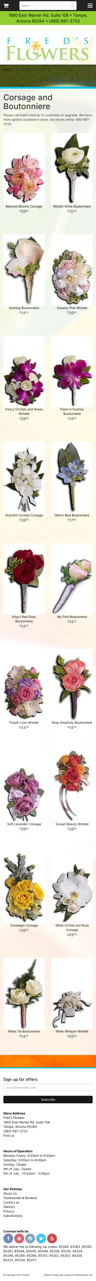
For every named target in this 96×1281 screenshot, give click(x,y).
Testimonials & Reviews (20, 1198)
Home (6, 69)
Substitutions (12, 1216)
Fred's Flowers (48, 49)
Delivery (9, 1207)
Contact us (11, 1202)
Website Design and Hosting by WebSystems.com (68, 1275)
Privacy (8, 1211)
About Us (10, 1193)
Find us (8, 1135)
